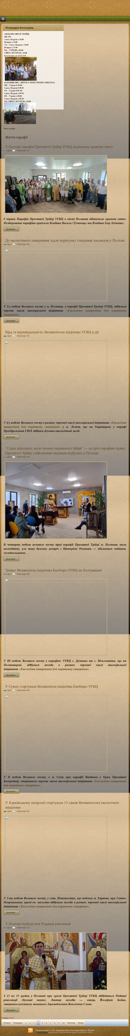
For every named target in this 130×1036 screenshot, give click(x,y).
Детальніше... (11, 229)
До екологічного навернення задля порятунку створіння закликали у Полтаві (65, 240)
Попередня (17, 1022)
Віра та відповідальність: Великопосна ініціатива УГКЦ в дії (52, 331)
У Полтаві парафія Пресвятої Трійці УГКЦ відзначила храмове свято (59, 146)
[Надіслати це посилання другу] (14, 150)
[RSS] (30, 1030)
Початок (6, 1022)
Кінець (80, 1022)
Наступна (71, 1022)
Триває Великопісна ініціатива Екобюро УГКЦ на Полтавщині (53, 570)
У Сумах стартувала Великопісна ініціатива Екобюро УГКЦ (51, 686)
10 (63, 1022)
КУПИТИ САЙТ (42, 1032)
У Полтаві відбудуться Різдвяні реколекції (38, 923)
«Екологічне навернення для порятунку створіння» (54, 906)
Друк (9, 150)
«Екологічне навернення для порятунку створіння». (54, 669)
